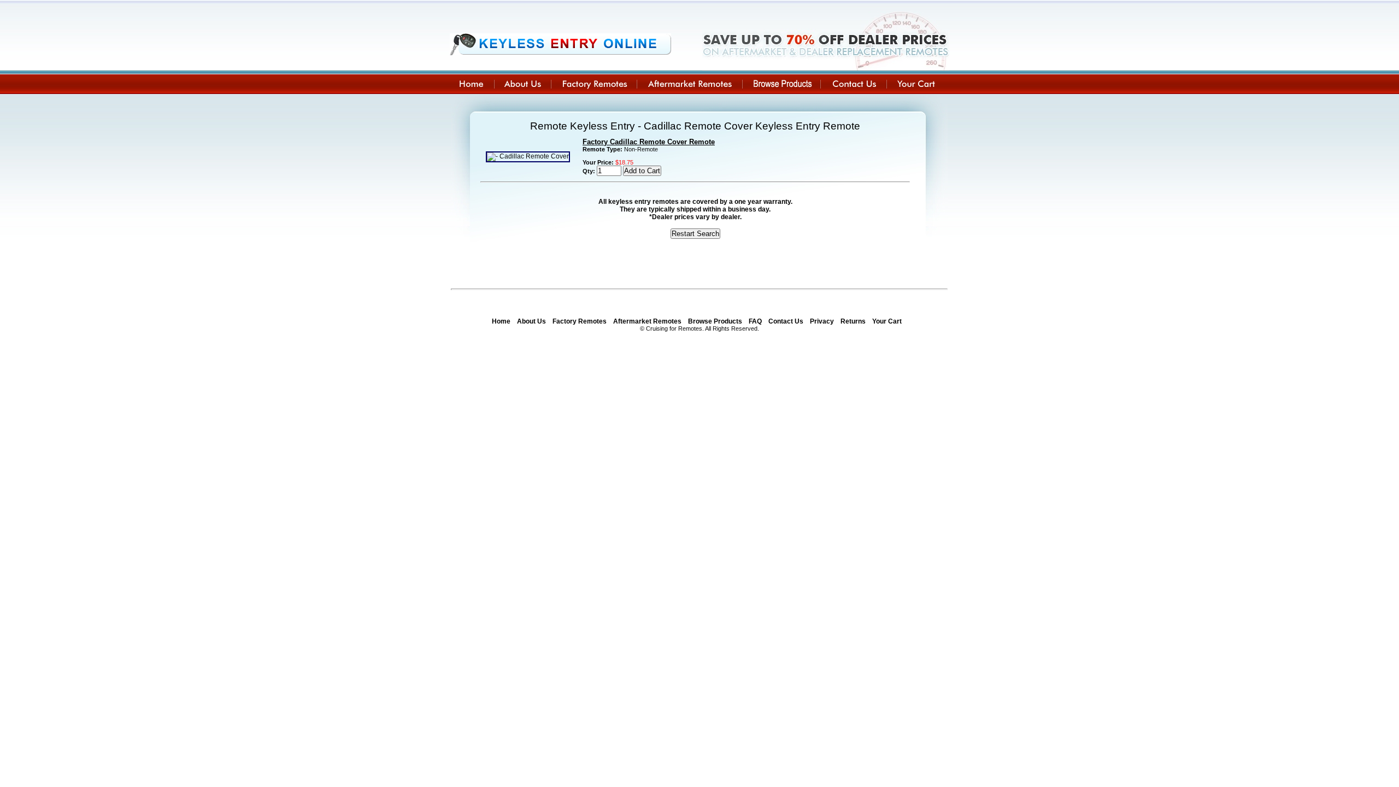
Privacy (822, 321)
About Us (531, 321)
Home (501, 321)
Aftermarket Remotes (647, 321)
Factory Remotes (579, 321)
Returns (853, 321)
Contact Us (785, 321)
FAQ (755, 321)
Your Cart (887, 321)
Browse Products (715, 321)
